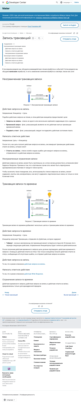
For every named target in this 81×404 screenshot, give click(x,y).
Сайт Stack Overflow (69, 347)
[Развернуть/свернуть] (14, 44)
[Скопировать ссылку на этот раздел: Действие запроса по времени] (33, 231)
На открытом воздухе (38, 367)
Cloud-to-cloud (7, 354)
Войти (77, 2)
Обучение (29, 33)
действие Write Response (33, 274)
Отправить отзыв (69, 39)
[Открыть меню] (3, 2)
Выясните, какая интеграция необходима (7, 375)
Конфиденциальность (27, 395)
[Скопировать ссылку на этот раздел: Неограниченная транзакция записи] (45, 79)
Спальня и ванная (39, 362)
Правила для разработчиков (55, 370)
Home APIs (21, 341)
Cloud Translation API (34, 26)
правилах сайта (55, 320)
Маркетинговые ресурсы (55, 343)
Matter (6, 8)
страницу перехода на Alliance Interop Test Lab (52, 18)
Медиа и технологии (38, 350)
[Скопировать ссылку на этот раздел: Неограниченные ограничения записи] (39, 159)
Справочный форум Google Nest (70, 354)
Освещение (38, 337)
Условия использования (10, 395)
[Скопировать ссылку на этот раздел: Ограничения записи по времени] (35, 280)
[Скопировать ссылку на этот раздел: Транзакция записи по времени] (39, 184)
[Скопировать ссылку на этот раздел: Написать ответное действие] (32, 136)
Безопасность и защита (39, 345)
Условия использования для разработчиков (56, 363)
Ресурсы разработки (54, 349)
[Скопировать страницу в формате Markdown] (39, 38)
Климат (36, 340)
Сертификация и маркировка (55, 338)
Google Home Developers (9, 33)
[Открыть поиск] (57, 2)
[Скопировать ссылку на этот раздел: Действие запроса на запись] (31, 109)
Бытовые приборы (40, 355)
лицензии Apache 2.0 (24, 320)
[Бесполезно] (77, 33)
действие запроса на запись (34, 264)
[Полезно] (74, 33)
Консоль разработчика (70, 336)
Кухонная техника (40, 359)
